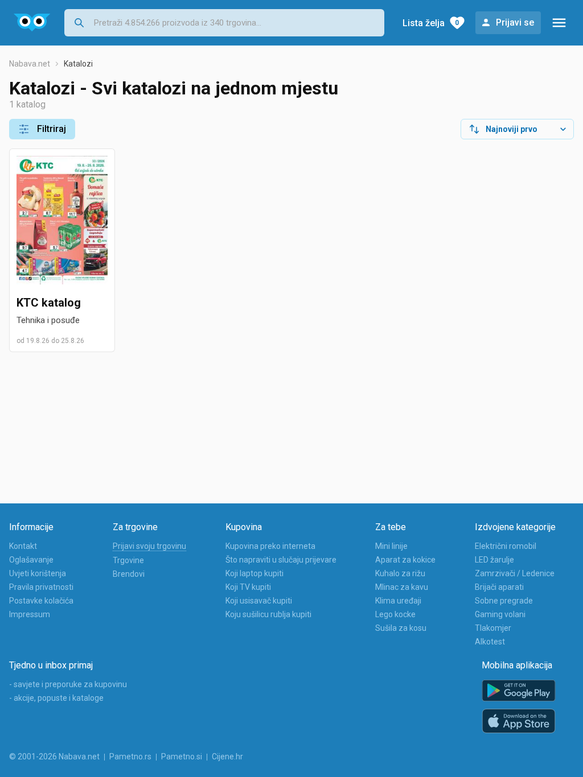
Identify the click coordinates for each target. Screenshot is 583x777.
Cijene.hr (227, 756)
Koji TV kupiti (248, 587)
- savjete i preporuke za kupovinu (68, 684)
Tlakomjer (493, 628)
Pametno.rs (130, 756)
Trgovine (128, 560)
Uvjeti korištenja (37, 573)
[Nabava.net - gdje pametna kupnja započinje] (32, 23)
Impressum (29, 614)
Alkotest (490, 641)
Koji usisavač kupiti (258, 600)
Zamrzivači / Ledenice (515, 573)
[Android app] (519, 691)
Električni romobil (505, 546)
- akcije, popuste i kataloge (56, 697)
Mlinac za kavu (401, 587)
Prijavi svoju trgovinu (149, 546)
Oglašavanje (31, 559)
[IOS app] (519, 721)
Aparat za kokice (405, 559)
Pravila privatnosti (41, 587)
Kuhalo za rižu (400, 573)
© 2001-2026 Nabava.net (54, 756)
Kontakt (23, 546)
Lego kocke (395, 614)
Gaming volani (500, 614)
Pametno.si (181, 756)
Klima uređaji (398, 600)
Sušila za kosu (400, 628)
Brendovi (129, 573)
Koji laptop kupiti (254, 573)
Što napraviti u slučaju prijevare (280, 559)
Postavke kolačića (41, 600)
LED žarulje (494, 559)
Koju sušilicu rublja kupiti (268, 614)
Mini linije (391, 546)
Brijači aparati (499, 587)
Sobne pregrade (504, 600)
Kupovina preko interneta (270, 546)
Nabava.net (29, 63)
